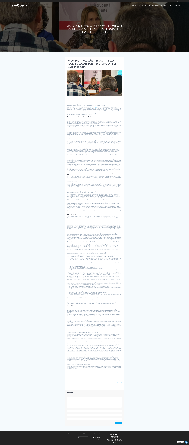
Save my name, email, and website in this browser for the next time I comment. (81, 420)
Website (68, 417)
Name (68, 409)
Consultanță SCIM (155, 5)
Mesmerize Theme (118, 440)
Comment (69, 396)
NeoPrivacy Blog (176, 5)
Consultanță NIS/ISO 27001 (165, 5)
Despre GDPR (138, 5)
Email (68, 413)
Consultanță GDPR (146, 5)
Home (133, 5)
